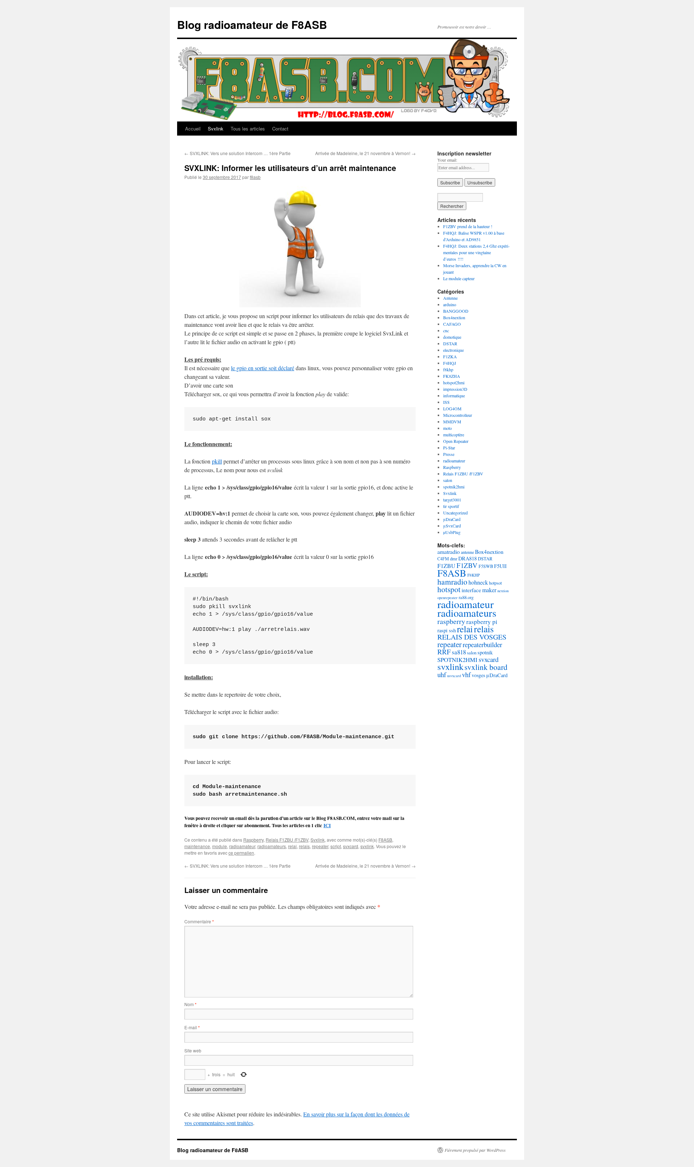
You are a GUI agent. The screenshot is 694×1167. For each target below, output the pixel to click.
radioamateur (242, 846)
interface (471, 590)
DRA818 (467, 558)
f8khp (448, 369)
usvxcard (454, 675)
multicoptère (453, 434)
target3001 (452, 500)
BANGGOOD (455, 311)
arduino (449, 304)
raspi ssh (446, 630)
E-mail (192, 1027)
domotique (452, 337)
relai (292, 846)
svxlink (367, 846)
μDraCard (451, 519)
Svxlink (215, 128)
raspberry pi (481, 621)
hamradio (452, 581)
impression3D (455, 389)
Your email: (447, 160)
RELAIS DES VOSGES (471, 637)
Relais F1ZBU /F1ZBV (287, 840)
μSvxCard (452, 526)
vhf (466, 674)
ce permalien (241, 853)
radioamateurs (271, 846)
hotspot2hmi (453, 382)
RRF (444, 651)
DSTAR (450, 343)
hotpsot (495, 583)
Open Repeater (455, 441)
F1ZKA (450, 356)
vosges (478, 675)
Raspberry (253, 840)
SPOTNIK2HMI (457, 659)
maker (489, 590)
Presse (448, 454)
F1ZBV (467, 565)
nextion (503, 590)
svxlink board (485, 667)
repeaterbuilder (482, 644)
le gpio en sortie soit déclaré (262, 368)
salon (447, 480)
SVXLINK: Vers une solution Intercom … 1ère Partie (237, 153)
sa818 (459, 652)
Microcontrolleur (457, 415)
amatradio (448, 551)
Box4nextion (454, 317)
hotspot (448, 589)
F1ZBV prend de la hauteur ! (467, 226)
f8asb (255, 177)
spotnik (485, 652)
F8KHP (473, 575)
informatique (454, 395)
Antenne (450, 298)
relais (304, 846)
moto (447, 428)
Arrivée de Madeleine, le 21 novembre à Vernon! (365, 153)
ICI (327, 825)
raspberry (451, 621)
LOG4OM (452, 408)
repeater (320, 846)
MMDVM (452, 421)
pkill (217, 461)
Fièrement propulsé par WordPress (475, 1150)
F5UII (500, 566)
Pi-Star (449, 447)
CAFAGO (452, 324)
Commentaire (199, 921)
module (219, 846)
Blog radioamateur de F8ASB (252, 24)
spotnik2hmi (453, 487)
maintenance (197, 846)
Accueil (193, 128)
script (335, 846)
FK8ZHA (451, 376)
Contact (280, 128)
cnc (446, 330)
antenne (467, 552)
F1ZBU (446, 566)
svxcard (350, 846)
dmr (453, 558)
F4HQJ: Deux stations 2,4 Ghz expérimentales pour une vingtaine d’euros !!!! (476, 252)
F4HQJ (449, 363)
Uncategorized (455, 513)
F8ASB (385, 840)
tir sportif (451, 506)
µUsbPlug (451, 532)
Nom (190, 1004)
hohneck (478, 582)
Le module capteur (459, 278)
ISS (446, 402)
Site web (192, 1050)
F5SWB (486, 566)
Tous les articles (248, 128)
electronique (453, 350)
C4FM (443, 558)
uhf (441, 674)
